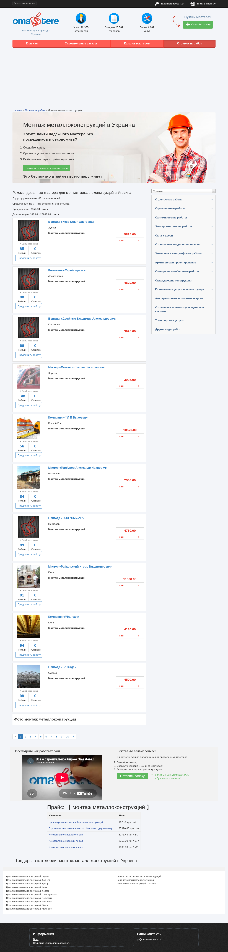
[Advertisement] (114, 75)
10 (67, 736)
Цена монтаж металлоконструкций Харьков (28, 880)
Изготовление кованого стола (66, 834)
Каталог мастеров (137, 43)
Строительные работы (170, 208)
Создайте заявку (201, 24)
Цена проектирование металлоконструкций (139, 876)
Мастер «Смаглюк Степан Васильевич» (76, 367)
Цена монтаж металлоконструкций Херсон (28, 891)
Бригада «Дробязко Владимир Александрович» (82, 318)
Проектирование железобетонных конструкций (76, 822)
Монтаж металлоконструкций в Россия (136, 883)
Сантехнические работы (171, 217)
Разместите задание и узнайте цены (46, 168)
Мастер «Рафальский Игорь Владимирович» (80, 566)
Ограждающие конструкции (173, 280)
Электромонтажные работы (173, 226)
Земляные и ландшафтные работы (178, 253)
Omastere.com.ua (24, 3)
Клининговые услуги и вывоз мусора (179, 289)
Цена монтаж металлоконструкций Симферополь (31, 894)
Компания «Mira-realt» (63, 616)
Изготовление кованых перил (66, 840)
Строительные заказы (81, 43)
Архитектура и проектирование (175, 262)
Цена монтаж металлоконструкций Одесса (28, 876)
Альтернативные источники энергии (179, 298)
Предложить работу (29, 257)
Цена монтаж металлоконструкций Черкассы (29, 898)
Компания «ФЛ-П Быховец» (68, 417)
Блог (35, 939)
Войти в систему (206, 3)
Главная (32, 43)
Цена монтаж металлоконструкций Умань (27, 905)
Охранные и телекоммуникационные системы (179, 309)
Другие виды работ (167, 329)
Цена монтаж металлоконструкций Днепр (27, 883)
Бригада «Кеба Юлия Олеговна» (71, 221)
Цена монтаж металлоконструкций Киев (26, 887)
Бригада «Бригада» (62, 667)
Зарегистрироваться (172, 3)
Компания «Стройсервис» (67, 270)
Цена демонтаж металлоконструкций (135, 880)
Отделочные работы (169, 199)
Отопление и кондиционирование (177, 244)
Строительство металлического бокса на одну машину (80, 828)
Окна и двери (164, 235)
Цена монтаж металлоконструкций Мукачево (29, 909)
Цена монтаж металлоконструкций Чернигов (28, 901)
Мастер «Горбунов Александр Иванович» (77, 467)
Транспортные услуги (169, 320)
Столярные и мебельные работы (177, 271)
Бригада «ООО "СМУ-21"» (66, 518)
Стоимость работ (189, 43)
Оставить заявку (132, 776)
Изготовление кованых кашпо (66, 847)
